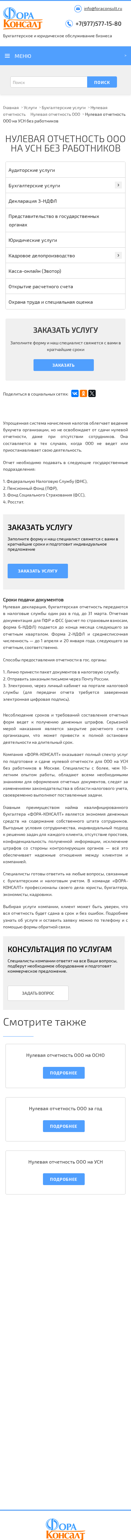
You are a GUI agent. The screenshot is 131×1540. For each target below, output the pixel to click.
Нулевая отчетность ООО (55, 114)
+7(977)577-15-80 (99, 23)
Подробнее (63, 1072)
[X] (92, 393)
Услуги (30, 107)
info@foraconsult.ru (103, 8)
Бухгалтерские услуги (64, 107)
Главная (11, 107)
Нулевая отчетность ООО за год (65, 1108)
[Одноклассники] (83, 393)
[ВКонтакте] (75, 393)
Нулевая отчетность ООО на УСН (65, 1161)
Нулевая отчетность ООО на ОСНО (65, 1055)
